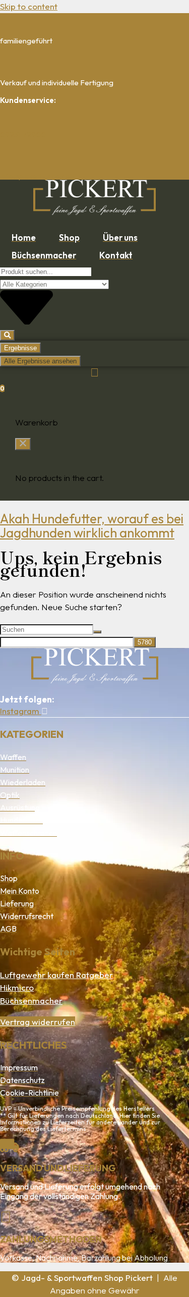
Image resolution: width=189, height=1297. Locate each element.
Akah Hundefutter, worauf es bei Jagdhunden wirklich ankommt (91, 525)
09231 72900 (23, 134)
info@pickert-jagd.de (35, 176)
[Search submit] (7, 335)
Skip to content (28, 6)
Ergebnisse (20, 348)
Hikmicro (17, 987)
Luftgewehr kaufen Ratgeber (56, 974)
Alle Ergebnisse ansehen (40, 361)
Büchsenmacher (31, 1000)
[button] (23, 444)
